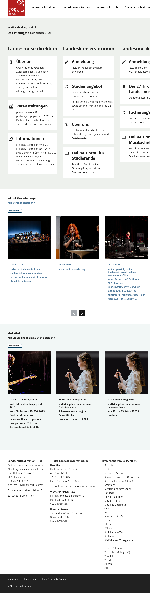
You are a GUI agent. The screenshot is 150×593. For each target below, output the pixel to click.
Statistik (20, 76)
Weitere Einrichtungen (28, 157)
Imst (106, 469)
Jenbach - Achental (115, 473)
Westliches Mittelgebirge (117, 552)
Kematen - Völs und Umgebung (121, 477)
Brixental (109, 465)
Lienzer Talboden (113, 497)
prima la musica (25, 112)
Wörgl (107, 560)
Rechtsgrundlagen (38, 72)
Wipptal (108, 556)
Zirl (106, 568)
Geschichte (31, 87)
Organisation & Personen (30, 68)
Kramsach (109, 485)
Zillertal (108, 564)
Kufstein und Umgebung (117, 489)
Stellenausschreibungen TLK (31, 149)
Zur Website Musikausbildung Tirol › (27, 490)
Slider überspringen (14, 210)
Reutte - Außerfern (114, 516)
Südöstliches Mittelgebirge (118, 540)
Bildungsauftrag (25, 91)
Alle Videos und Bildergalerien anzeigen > (32, 338)
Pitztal (107, 513)
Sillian (107, 524)
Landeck (109, 493)
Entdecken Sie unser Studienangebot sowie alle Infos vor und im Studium (92, 104)
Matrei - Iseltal (112, 501)
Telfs (106, 544)
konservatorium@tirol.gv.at (65, 481)
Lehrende (77, 134)
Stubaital (109, 536)
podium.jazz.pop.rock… (29, 116)
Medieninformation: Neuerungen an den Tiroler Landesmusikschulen (35, 163)
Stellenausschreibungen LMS (32, 145)
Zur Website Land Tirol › (21, 496)
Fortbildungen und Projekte (37, 124)
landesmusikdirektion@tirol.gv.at (25, 485)
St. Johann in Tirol (114, 532)
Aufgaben (21, 72)
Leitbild (39, 91)
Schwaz (108, 520)
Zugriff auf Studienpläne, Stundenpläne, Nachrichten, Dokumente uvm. (87, 168)
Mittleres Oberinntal (115, 505)
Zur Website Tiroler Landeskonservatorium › (74, 486)
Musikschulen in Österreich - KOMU (35, 153)
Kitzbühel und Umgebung (118, 481)
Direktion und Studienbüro (86, 130)
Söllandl (108, 528)
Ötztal (107, 509)
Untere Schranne (113, 548)
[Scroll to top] (143, 586)
